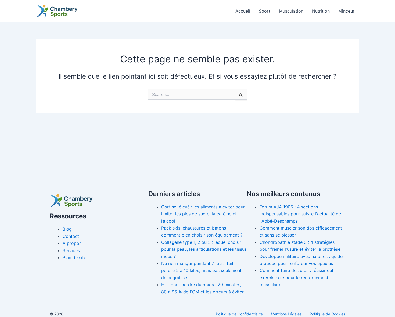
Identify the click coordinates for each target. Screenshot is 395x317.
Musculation (291, 11)
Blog (67, 229)
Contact (71, 236)
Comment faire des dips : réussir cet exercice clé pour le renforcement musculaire (296, 277)
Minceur (346, 11)
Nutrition (321, 11)
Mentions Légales (286, 314)
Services (71, 250)
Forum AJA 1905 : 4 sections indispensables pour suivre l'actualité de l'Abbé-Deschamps (300, 214)
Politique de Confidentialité (239, 314)
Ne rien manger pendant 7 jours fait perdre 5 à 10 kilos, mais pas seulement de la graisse (201, 270)
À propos (72, 243)
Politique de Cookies (327, 314)
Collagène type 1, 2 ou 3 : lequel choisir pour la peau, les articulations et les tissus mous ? (204, 249)
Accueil (242, 11)
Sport (264, 11)
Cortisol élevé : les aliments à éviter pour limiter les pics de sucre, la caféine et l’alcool (203, 214)
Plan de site (74, 257)
